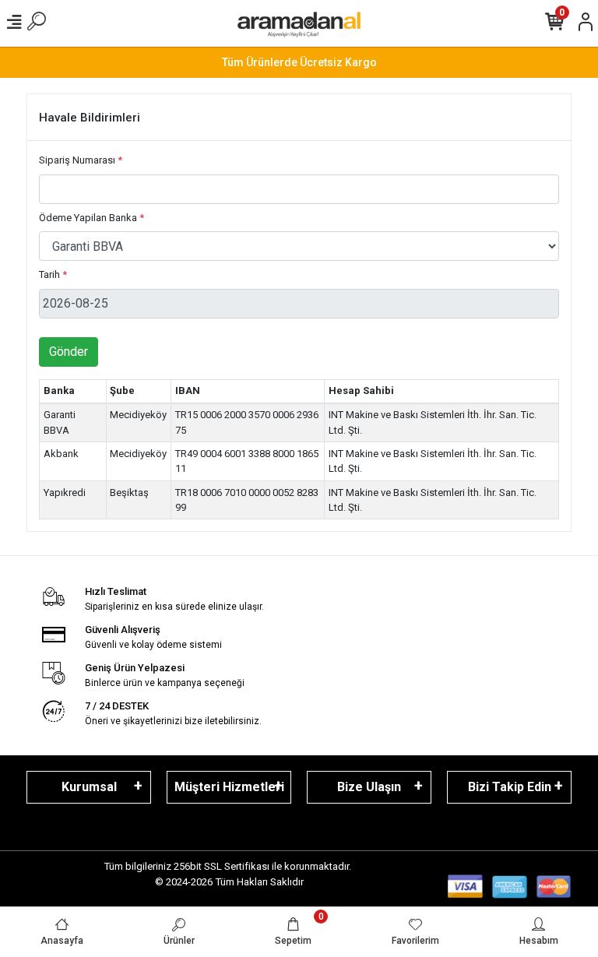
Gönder (68, 351)
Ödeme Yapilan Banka (91, 217)
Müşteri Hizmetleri (229, 786)
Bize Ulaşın (369, 786)
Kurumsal (89, 786)
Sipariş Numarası (80, 160)
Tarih (53, 274)
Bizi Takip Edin (509, 786)
